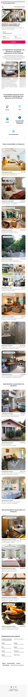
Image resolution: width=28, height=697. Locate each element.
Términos (16, 690)
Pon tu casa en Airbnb (19, 7)
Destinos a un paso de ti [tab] (7, 639)
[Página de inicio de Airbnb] (3, 7)
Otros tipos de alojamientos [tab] (20, 639)
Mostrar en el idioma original (9, 3)
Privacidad (11, 690)
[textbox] (7, 38)
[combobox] (13, 33)
